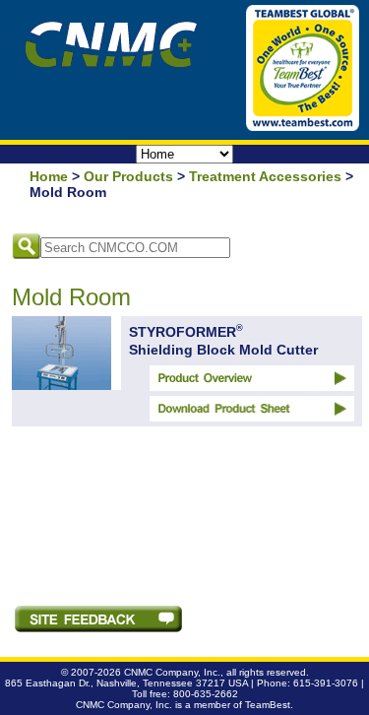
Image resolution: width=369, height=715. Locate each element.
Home (49, 176)
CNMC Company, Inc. (172, 672)
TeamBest (267, 704)
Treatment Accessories (265, 176)
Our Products (128, 176)
